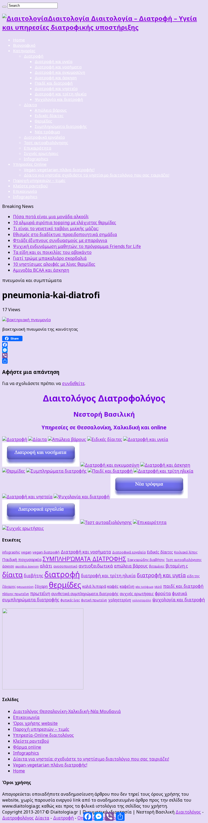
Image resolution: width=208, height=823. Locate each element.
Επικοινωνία (25, 191)
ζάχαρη (41, 586)
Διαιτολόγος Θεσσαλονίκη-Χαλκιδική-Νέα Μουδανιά (67, 711)
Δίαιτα (30, 104)
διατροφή (62, 574)
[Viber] (104, 355)
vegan (26, 552)
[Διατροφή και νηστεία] (27, 497)
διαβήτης (33, 576)
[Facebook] (104, 344)
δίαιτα (12, 574)
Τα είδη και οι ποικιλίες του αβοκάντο (52, 252)
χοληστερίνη (119, 599)
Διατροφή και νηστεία (56, 88)
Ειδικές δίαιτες (49, 115)
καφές (113, 586)
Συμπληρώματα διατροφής (61, 126)
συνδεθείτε (73, 383)
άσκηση (8, 566)
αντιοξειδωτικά (96, 566)
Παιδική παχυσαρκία (21, 559)
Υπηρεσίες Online (30, 164)
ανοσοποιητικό (65, 566)
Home (19, 39)
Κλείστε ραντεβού (30, 185)
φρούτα (163, 593)
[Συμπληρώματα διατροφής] (56, 471)
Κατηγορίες (24, 50)
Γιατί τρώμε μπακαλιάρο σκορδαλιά (50, 258)
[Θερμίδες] (13, 471)
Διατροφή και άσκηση (56, 77)
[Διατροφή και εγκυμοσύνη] (109, 465)
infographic (11, 552)
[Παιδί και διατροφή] (110, 471)
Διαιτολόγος (188, 812)
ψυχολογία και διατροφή (178, 599)
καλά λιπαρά (94, 586)
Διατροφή (33, 56)
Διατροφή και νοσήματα (58, 66)
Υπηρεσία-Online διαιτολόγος (43, 735)
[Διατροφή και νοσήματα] (40, 465)
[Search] (4, 7)
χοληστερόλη (141, 600)
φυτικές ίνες (70, 600)
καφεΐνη (127, 586)
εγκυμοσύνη (25, 587)
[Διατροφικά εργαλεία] (40, 522)
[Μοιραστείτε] (104, 361)
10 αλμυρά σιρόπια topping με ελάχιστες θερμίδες (64, 222)
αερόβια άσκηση (27, 566)
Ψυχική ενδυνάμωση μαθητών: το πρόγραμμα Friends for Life (77, 246)
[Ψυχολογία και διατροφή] (81, 497)
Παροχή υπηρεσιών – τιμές (39, 180)
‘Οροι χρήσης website (35, 723)
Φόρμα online (27, 747)
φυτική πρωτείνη (94, 600)
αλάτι (46, 566)
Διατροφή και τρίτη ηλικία (60, 94)
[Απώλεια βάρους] (67, 439)
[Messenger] (104, 350)
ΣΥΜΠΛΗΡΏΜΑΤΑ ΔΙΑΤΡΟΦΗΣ (84, 559)
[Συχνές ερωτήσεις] (23, 528)
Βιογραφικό (24, 45)
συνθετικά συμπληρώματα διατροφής (85, 593)
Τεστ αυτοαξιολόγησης (46, 142)
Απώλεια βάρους (51, 110)
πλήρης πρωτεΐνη (15, 594)
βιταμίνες (156, 566)
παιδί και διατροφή (183, 586)
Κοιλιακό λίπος (185, 552)
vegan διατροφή (46, 552)
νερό (158, 586)
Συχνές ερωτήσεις (41, 153)
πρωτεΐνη (40, 593)
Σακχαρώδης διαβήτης (146, 559)
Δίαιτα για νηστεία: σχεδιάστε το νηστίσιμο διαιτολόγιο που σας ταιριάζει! (96, 175)
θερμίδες (65, 584)
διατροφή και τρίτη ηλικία (108, 576)
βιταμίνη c (176, 566)
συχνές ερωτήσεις (137, 593)
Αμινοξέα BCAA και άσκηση (41, 270)
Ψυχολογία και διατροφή (59, 99)
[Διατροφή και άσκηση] (165, 465)
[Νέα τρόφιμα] (149, 497)
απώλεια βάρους (131, 566)
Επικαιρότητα (37, 148)
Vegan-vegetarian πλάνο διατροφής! (59, 169)
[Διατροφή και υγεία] (145, 439)
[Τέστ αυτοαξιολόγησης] (106, 522)
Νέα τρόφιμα (47, 131)
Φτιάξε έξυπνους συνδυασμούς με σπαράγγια (60, 240)
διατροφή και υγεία (161, 575)
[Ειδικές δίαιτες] (104, 439)
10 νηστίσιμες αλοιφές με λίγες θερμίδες (54, 264)
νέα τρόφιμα (144, 587)
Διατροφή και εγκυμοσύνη (60, 72)
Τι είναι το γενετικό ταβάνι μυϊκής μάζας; (56, 228)
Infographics (36, 158)
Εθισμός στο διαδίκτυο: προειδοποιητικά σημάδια (65, 234)
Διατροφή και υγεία (53, 61)
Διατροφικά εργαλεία (44, 137)
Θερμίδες (43, 121)
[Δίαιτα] (37, 439)
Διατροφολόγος (18, 818)
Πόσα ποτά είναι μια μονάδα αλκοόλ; (51, 217)
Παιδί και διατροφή (54, 83)
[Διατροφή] (14, 439)
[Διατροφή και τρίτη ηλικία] (163, 471)
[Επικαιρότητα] (150, 522)
